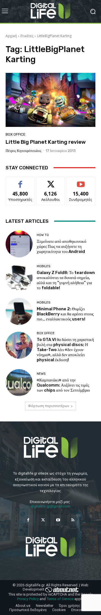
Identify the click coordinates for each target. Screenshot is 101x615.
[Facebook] (28, 520)
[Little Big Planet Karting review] (50, 100)
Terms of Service (60, 599)
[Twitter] (43, 520)
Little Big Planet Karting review (46, 142)
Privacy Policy (28, 599)
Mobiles (43, 266)
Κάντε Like (20, 181)
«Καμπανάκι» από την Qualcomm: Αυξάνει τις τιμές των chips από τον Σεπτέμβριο (63, 385)
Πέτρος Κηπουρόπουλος (23, 151)
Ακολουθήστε (50, 181)
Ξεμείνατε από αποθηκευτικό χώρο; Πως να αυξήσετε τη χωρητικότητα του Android (61, 246)
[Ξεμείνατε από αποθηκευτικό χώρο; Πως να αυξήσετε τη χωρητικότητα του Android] (19, 243)
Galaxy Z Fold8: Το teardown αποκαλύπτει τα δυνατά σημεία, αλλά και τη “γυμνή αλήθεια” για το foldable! (66, 280)
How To (43, 235)
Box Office (16, 134)
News (41, 373)
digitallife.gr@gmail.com (50, 506)
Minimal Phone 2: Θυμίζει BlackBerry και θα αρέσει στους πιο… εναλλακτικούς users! (65, 314)
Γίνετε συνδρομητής (81, 183)
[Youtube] (57, 520)
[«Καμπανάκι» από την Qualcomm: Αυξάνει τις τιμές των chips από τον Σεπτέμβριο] (19, 382)
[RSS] (72, 520)
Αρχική (11, 35)
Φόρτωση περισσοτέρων (48, 405)
